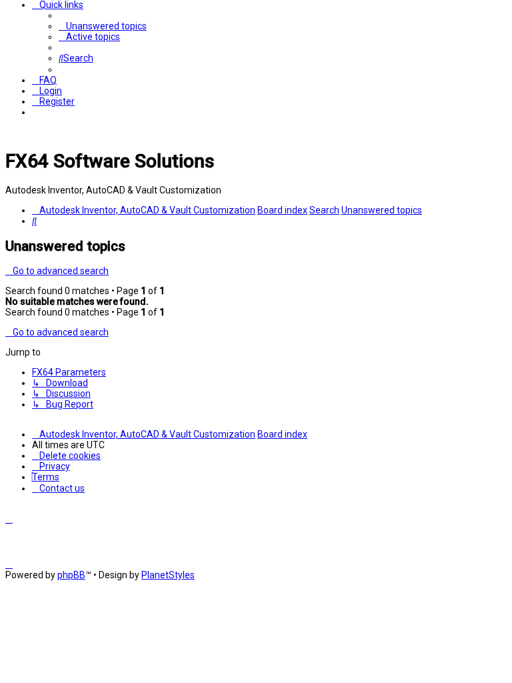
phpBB (71, 575)
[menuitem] (103, 26)
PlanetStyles (168, 575)
